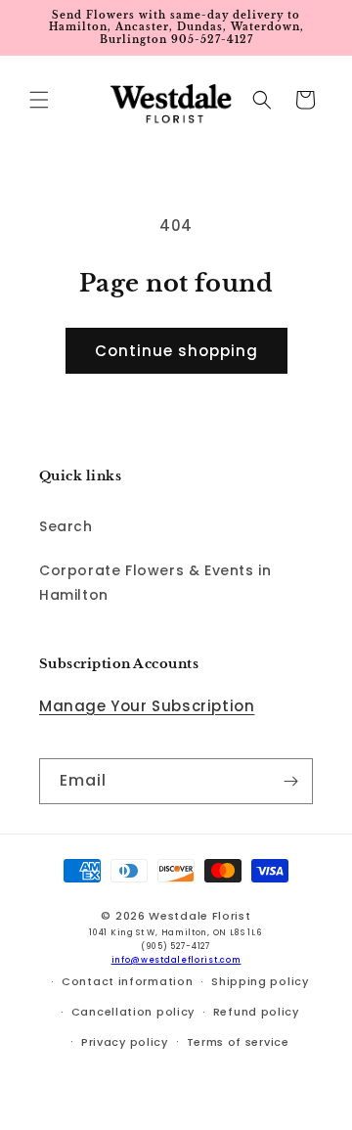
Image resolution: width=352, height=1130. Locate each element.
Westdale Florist (199, 916)
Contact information (127, 981)
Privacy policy (124, 1042)
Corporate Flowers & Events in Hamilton (155, 583)
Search (66, 526)
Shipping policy (260, 981)
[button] (39, 99)
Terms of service (238, 1042)
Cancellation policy (133, 1011)
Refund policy (256, 1011)
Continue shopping (176, 350)
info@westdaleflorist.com (176, 960)
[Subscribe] (290, 781)
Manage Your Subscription (146, 706)
